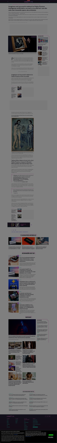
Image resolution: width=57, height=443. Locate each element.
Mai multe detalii (16, 434)
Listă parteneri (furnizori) (28, 436)
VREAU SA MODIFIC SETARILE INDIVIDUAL (50, 437)
